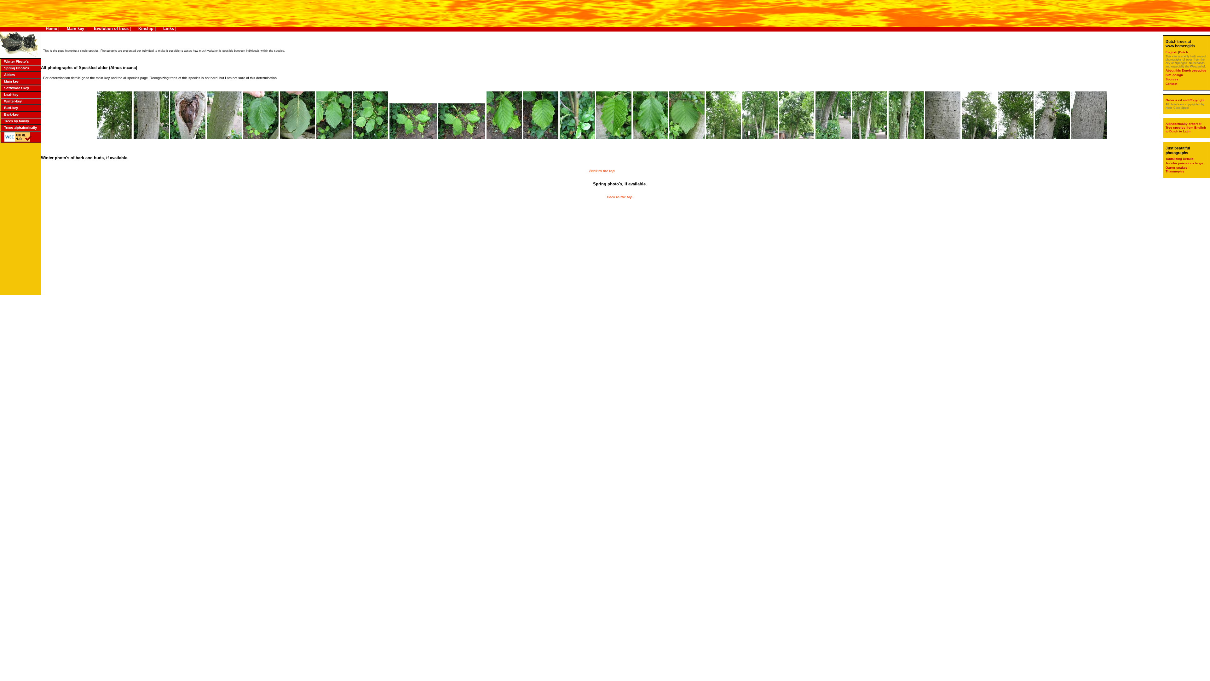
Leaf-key (11, 94)
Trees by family (16, 121)
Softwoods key (16, 88)
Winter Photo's (16, 61)
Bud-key (11, 108)
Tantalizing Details (1180, 158)
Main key (75, 28)
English (1172, 52)
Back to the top (602, 171)
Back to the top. (620, 197)
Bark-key (11, 114)
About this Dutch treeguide (1186, 70)
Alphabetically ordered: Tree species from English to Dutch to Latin (1186, 127)
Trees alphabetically (20, 128)
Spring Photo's (16, 68)
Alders (9, 75)
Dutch (1183, 52)
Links (168, 28)
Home (51, 28)
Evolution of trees (111, 28)
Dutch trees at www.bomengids (1180, 43)
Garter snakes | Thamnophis (1178, 169)
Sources (1172, 79)
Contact (1171, 83)
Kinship (145, 28)
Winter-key (13, 101)
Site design (1174, 75)
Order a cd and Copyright (1185, 100)
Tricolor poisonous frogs (1184, 163)
